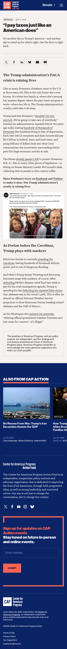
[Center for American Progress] (7, 5)
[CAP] (13, 602)
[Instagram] (25, 507)
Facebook (42, 178)
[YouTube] (18, 507)
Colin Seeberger (10, 440)
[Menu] (61, 5)
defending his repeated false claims (42, 290)
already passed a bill (27, 159)
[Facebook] (12, 507)
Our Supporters (10, 640)
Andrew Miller (40, 440)
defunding (9, 282)
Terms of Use (8, 633)
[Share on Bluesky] (29, 62)
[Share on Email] (37, 62)
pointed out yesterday (41, 314)
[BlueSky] (32, 507)
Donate (48, 5)
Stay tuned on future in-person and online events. (29, 535)
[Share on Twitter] (6, 62)
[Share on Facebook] (14, 62)
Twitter (58, 178)
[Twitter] (5, 507)
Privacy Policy (9, 636)
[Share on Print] (45, 62)
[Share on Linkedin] (22, 62)
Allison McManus (25, 440)
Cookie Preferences (12, 644)
